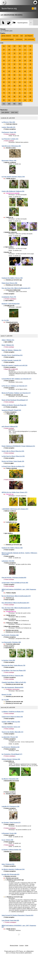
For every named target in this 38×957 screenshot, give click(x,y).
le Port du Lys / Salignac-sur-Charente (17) (14, 386)
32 (14, 64)
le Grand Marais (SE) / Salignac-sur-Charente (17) (16, 379)
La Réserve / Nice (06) (8, 122)
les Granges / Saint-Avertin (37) (11, 822)
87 (19, 96)
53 (30, 75)
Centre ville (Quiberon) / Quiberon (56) (13, 191)
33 (19, 64)
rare (21, 36)
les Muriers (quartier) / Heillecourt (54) (13, 869)
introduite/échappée (8, 39)
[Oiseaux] (3, 22)
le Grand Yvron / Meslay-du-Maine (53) (13, 466)
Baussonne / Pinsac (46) (9, 160)
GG (4, 104)
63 (19, 82)
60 (4, 82)
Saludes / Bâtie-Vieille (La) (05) (11, 722)
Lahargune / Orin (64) (8, 561)
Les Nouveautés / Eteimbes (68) (11, 642)
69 (19, 86)
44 (14, 71)
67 (9, 86)
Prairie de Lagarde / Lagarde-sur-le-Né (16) (14, 365)
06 (30, 46)
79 (9, 93)
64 (25, 82)
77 (30, 89)
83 (30, 93)
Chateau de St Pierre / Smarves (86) (12, 675)
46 (25, 71)
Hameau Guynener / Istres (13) (11, 727)
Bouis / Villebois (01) (8, 345)
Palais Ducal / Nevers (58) (9, 283)
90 (4, 100)
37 (9, 68)
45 (19, 71)
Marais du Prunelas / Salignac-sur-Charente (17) (16, 393)
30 (4, 64)
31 (9, 64)
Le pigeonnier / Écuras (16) (10, 737)
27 (9, 60)
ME (14, 104)
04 (19, 46)
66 (4, 86)
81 (19, 93)
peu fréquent (29, 36)
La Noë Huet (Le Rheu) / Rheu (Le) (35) (13, 456)
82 (25, 93)
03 (14, 46)
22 (14, 57)
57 (19, 78)
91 (9, 100)
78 (4, 93)
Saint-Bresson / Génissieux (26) (11, 146)
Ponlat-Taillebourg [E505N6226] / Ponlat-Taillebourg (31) (18, 446)
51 (19, 75)
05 (25, 46)
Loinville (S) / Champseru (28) (10, 806)
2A (25, 60)
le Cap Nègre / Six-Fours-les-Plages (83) (14, 670)
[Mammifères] (9, 22)
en (35, 8)
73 (9, 89)
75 (19, 89)
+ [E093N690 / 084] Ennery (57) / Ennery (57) (15, 509)
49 (9, 75)
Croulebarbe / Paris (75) (9, 297)
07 (4, 50)
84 (4, 96)
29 (19, 60)
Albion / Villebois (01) (8, 340)
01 (4, 46)
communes (19, 39)
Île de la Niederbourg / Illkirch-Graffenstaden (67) (16, 596)
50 (14, 75)
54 (4, 78)
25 (30, 57)
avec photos (5, 112)
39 (19, 68)
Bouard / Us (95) (6, 694)
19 (4, 57)
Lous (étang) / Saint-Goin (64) (10, 920)
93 (19, 100)
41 (30, 68)
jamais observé (6, 36)
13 (4, 53)
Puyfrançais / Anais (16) (9, 132)
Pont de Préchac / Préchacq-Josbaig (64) (14, 577)
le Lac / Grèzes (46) (7, 840)
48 (4, 75)
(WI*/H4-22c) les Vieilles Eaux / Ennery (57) (14, 492)
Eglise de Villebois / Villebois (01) (11, 350)
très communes (29, 39)
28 (14, 60)
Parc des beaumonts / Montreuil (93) (12, 687)
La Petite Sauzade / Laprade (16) (11, 360)
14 (9, 53)
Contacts (21, 945)
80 (14, 93)
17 (25, 53)
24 (25, 57)
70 (25, 86)
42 (4, 71)
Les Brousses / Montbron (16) (10, 747)
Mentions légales (14, 945)
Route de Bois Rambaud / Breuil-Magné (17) (15, 400)
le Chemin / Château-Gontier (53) (11, 849)
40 (25, 68)
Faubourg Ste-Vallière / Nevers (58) (12, 278)
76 (25, 89)
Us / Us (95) (5, 320)
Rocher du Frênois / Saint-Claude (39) (13, 461)
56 (14, 78)
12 (30, 50)
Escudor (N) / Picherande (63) (10, 874)
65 (30, 82)
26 (4, 60)
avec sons (14, 112)
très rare (15, 36)
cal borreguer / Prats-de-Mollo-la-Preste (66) (15, 582)
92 (14, 100)
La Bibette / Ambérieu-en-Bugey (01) (13, 711)
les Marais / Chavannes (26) (10, 779)
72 (4, 89)
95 (30, 100)
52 (25, 75)
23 (19, 57)
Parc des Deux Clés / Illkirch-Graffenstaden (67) (16, 288)
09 (14, 50)
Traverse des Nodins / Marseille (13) (12, 732)
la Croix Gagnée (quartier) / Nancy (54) (13, 176)
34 (25, 64)
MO (20, 104)
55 (9, 78)
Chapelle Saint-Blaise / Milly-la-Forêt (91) (14, 682)
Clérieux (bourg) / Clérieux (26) (11, 759)
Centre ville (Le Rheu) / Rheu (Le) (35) (13, 451)
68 (14, 86)
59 (30, 78)
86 (14, 96)
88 (25, 96)
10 (19, 50)
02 (9, 46)
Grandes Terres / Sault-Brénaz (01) (12, 355)
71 (30, 86)
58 (25, 78)
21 (9, 57)
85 (9, 96)
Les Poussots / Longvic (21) (10, 139)
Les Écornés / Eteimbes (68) (10, 635)
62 (14, 82)
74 (14, 89)
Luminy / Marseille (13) (8, 127)
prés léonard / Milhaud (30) (10, 426)
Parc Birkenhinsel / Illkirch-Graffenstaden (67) (15, 603)
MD (9, 104)
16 (19, 53)
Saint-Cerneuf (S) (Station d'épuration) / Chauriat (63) (17, 915)
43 (9, 71)
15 (14, 53)
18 (30, 53)
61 (9, 82)
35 (30, 64)
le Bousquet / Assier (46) (9, 833)
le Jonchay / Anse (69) (8, 660)
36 (4, 68)
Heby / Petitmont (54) (8, 864)
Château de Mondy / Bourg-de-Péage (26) (14, 405)
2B (30, 60)
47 (30, 71)
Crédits (26, 945)
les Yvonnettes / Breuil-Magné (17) (12, 754)
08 (9, 50)
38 (14, 68)
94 (25, 100)
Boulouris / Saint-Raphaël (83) (11, 303)
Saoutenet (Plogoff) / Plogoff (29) (11, 410)
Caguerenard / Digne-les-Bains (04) (12, 716)
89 (30, 96)
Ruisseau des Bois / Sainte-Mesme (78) (13, 665)
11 (25, 50)
